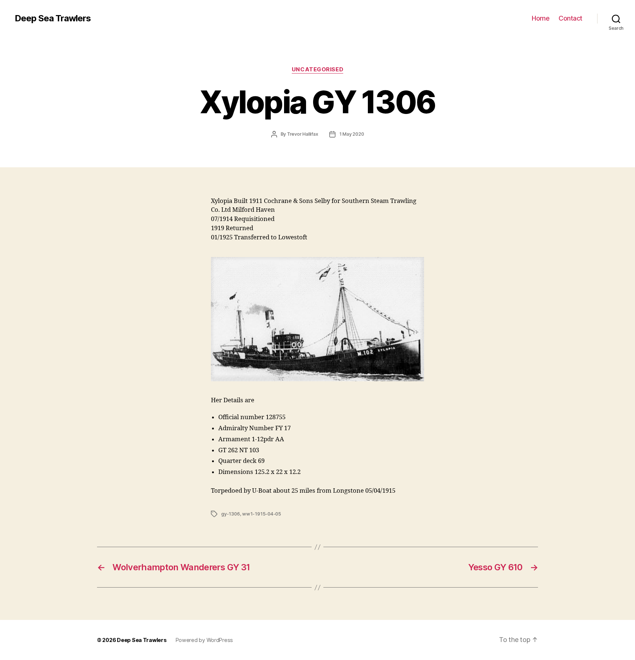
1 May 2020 (351, 134)
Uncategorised (317, 69)
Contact (570, 18)
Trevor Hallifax (302, 134)
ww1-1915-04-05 (261, 514)
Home (540, 18)
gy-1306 (230, 514)
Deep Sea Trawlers (53, 18)
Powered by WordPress (204, 640)
